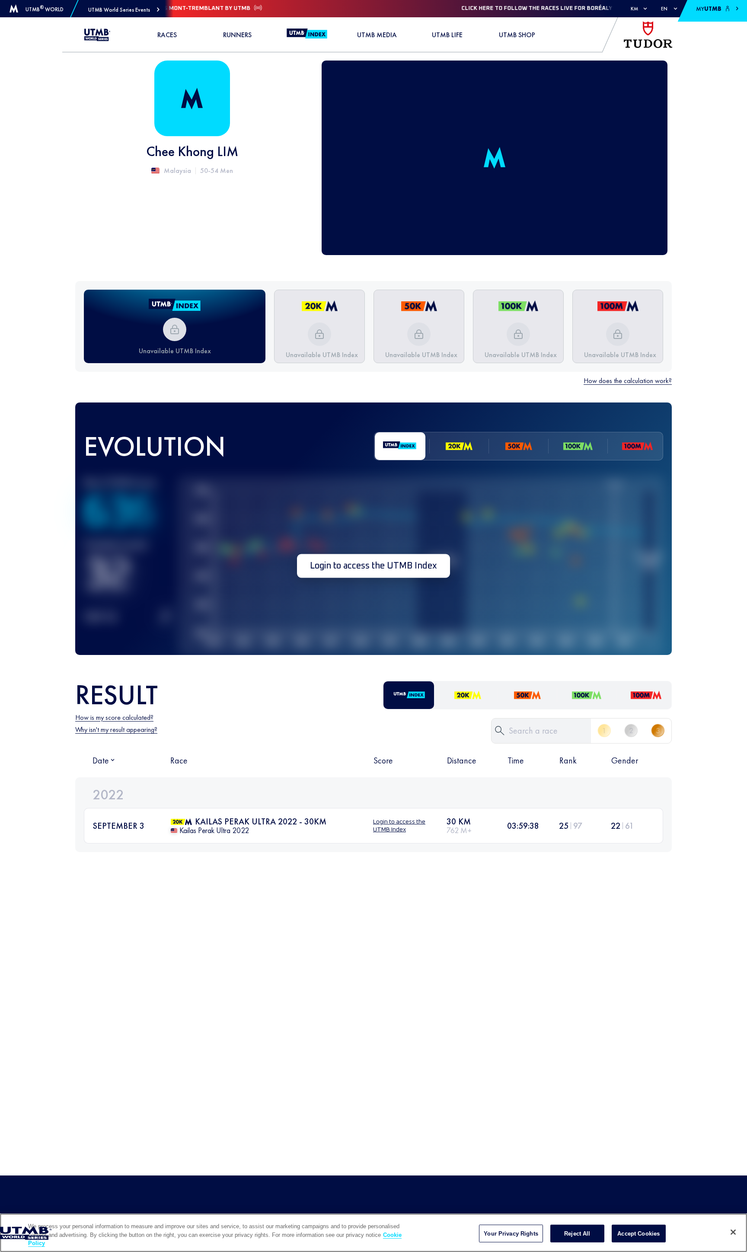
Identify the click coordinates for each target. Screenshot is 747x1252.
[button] (124, 9)
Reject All (577, 1233)
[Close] (733, 1232)
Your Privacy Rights (511, 1233)
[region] (373, 1233)
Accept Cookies (638, 1233)
